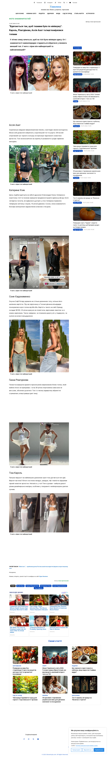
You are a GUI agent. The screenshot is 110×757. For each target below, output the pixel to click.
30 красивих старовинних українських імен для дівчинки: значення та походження (86, 173)
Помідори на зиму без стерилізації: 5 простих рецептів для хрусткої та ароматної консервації (86, 70)
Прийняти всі (99, 750)
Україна (76, 178)
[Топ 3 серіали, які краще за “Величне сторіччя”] (87, 189)
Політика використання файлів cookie (87, 745)
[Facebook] (34, 2)
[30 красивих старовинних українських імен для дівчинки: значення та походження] (87, 162)
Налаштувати (76, 750)
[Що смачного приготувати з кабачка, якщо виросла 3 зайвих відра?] (87, 112)
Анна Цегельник (95, 22)
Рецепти (76, 126)
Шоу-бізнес (77, 203)
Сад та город (78, 151)
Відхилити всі (88, 750)
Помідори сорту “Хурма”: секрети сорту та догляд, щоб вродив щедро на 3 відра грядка (86, 225)
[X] (64, 2)
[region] (88, 741)
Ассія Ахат (20, 586)
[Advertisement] (39, 109)
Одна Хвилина (43, 576)
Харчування (78, 74)
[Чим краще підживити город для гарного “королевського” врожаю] (87, 137)
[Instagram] (44, 2)
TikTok (59, 2)
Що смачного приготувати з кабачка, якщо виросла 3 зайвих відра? (84, 670)
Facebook (39, 2)
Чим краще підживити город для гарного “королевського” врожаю (25, 699)
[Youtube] (70, 2)
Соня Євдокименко (59, 586)
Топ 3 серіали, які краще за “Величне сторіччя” (82, 699)
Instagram (50, 2)
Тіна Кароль (39, 588)
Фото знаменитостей (20, 19)
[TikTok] (55, 2)
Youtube (75, 2)
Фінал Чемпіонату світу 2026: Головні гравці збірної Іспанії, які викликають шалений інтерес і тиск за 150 (86, 97)
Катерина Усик (46, 586)
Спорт (76, 101)
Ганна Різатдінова (32, 586)
